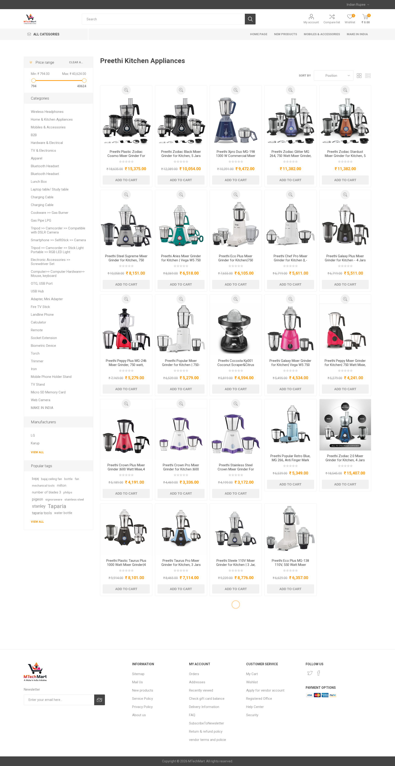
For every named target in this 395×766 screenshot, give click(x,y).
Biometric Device (43, 346)
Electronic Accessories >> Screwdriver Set (50, 262)
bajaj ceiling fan (51, 479)
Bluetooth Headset (45, 166)
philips (67, 492)
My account (311, 22)
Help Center (255, 707)
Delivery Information (204, 707)
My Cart (252, 674)
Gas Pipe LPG (41, 220)
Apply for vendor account (265, 690)
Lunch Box (39, 182)
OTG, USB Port (42, 283)
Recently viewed (201, 690)
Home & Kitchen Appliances (52, 119)
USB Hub (37, 291)
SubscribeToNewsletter (206, 723)
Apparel (36, 158)
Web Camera (40, 400)
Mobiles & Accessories (48, 127)
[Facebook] (318, 673)
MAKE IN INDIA (42, 408)
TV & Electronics (43, 150)
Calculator (38, 322)
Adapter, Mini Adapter (47, 299)
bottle (68, 479)
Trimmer (37, 361)
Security (252, 715)
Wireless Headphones (47, 112)
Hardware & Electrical (47, 143)
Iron (34, 369)
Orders (194, 674)
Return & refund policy (205, 731)
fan (77, 479)
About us (139, 715)
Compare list (331, 22)
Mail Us (137, 682)
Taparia (57, 506)
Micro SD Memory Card (48, 392)
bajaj (35, 479)
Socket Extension (44, 338)
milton (61, 486)
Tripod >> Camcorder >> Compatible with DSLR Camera (58, 230)
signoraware (53, 499)
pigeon (37, 499)
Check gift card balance (206, 699)
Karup (35, 443)
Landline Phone (42, 315)
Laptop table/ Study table (50, 189)
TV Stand (38, 384)
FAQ (192, 715)
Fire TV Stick (40, 307)
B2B (34, 135)
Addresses (197, 682)
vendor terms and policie (207, 740)
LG (33, 435)
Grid (359, 75)
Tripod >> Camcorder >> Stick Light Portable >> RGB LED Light (57, 250)
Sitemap (138, 674)
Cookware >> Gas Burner (49, 213)
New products (142, 690)
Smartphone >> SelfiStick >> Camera (58, 240)
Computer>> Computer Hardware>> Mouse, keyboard (58, 274)
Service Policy (142, 699)
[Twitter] (310, 673)
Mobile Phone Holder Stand (51, 377)
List (367, 75)
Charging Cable (42, 197)
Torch (35, 353)
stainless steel (74, 499)
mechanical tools (43, 485)
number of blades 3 (46, 492)
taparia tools (42, 513)
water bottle (63, 513)
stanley (38, 506)
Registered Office (259, 699)
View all (37, 452)
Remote (37, 330)
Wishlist (252, 682)
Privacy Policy (142, 707)
